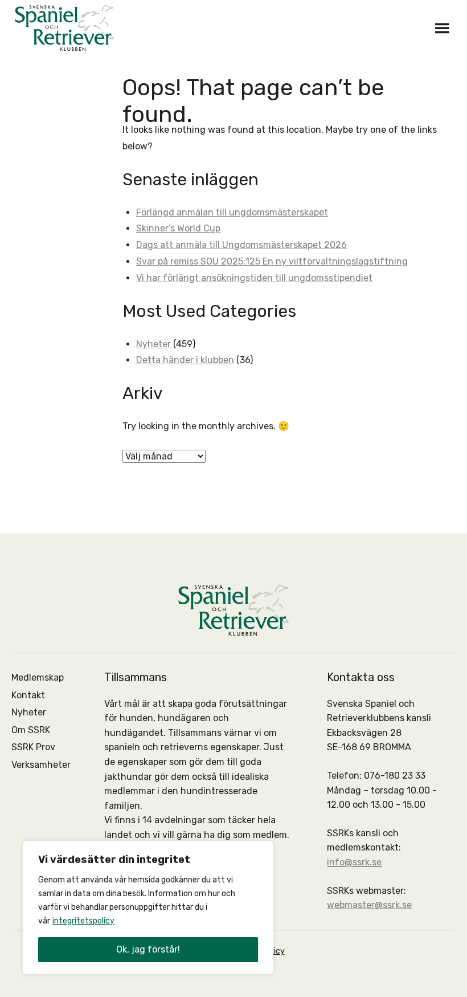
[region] (148, 907)
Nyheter (153, 344)
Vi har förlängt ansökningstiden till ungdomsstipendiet (254, 277)
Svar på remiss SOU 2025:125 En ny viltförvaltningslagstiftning (272, 261)
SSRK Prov (33, 747)
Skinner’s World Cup (178, 228)
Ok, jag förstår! (148, 949)
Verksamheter (41, 764)
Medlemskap (37, 677)
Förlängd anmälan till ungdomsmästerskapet (232, 212)
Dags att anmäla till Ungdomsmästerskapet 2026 (241, 244)
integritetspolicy (83, 921)
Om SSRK (30, 730)
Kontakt (28, 695)
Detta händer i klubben (185, 360)
